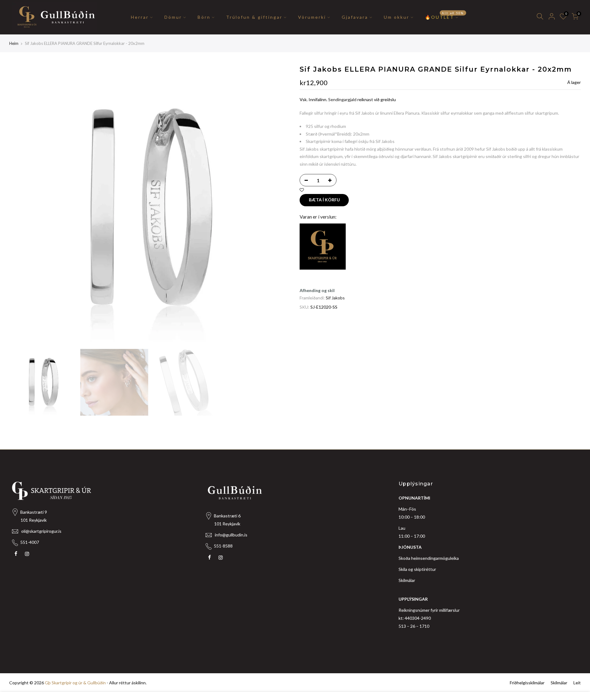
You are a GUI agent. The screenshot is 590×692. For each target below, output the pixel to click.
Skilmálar (407, 580)
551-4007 (29, 542)
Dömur (173, 17)
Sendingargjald (342, 99)
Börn (204, 17)
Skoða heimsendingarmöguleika (429, 558)
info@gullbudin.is (231, 534)
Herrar (140, 17)
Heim (13, 43)
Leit (577, 682)
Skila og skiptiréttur (417, 569)
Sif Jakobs (335, 297)
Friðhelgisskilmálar (527, 682)
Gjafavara (355, 17)
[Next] (279, 205)
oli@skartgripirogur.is (41, 531)
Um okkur (396, 17)
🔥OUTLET (444, 15)
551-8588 (223, 545)
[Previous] (20, 205)
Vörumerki (312, 17)
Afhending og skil (317, 290)
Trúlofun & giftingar (254, 17)
